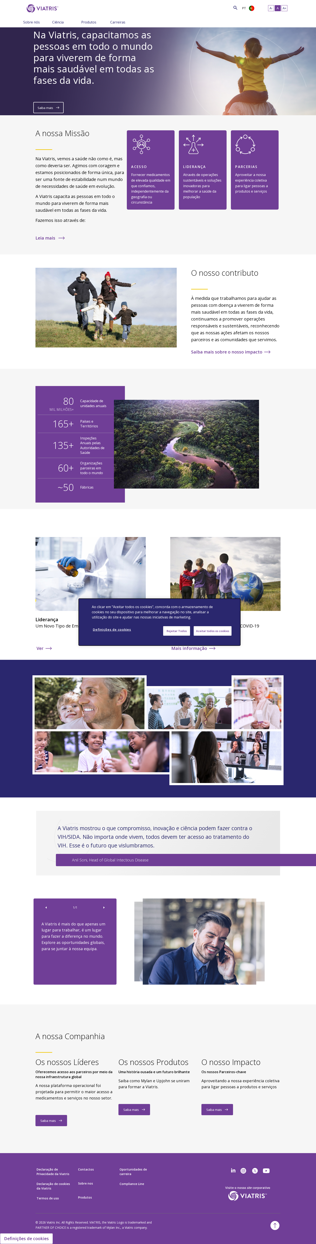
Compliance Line (132, 1184)
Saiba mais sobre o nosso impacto (226, 352)
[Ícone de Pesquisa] (235, 8)
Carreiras (117, 22)
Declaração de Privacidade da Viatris (53, 1171)
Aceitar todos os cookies (212, 631)
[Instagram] (243, 1170)
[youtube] (266, 1170)
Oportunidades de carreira (133, 1171)
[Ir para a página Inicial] (42, 8)
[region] (159, 622)
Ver (40, 648)
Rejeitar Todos (177, 631)
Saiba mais (46, 107)
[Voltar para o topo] (275, 1225)
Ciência (58, 22)
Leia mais (45, 238)
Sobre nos (85, 1183)
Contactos (86, 1169)
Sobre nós (31, 22)
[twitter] (255, 1170)
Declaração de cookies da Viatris (53, 1186)
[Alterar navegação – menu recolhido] (49, 22)
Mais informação (189, 648)
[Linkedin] (233, 1170)
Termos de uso (48, 1198)
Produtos (88, 22)
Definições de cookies (26, 1238)
